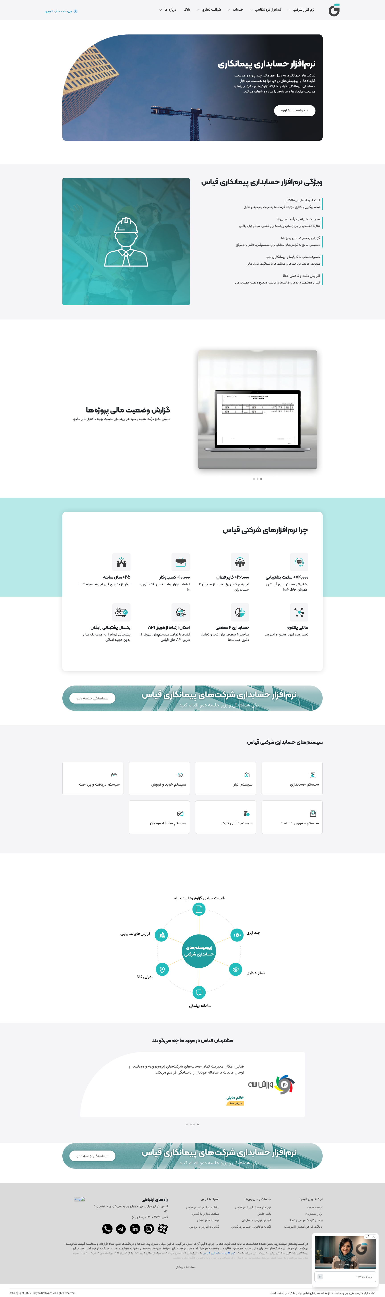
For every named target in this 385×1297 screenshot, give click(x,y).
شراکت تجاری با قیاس (205, 1214)
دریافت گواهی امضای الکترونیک (303, 1227)
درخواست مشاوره (294, 110)
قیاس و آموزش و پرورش (204, 1227)
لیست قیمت (315, 1207)
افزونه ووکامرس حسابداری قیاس (251, 1227)
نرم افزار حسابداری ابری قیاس (253, 1207)
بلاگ (187, 10)
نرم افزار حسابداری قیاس (219, 1253)
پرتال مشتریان (314, 1214)
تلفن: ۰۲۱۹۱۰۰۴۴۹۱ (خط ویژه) (150, 1217)
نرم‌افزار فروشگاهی (268, 10)
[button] (261, 479)
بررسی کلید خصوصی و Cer (306, 1220)
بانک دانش (264, 1214)
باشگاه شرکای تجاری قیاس (202, 1207)
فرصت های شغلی (208, 1220)
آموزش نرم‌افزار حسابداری (256, 1220)
